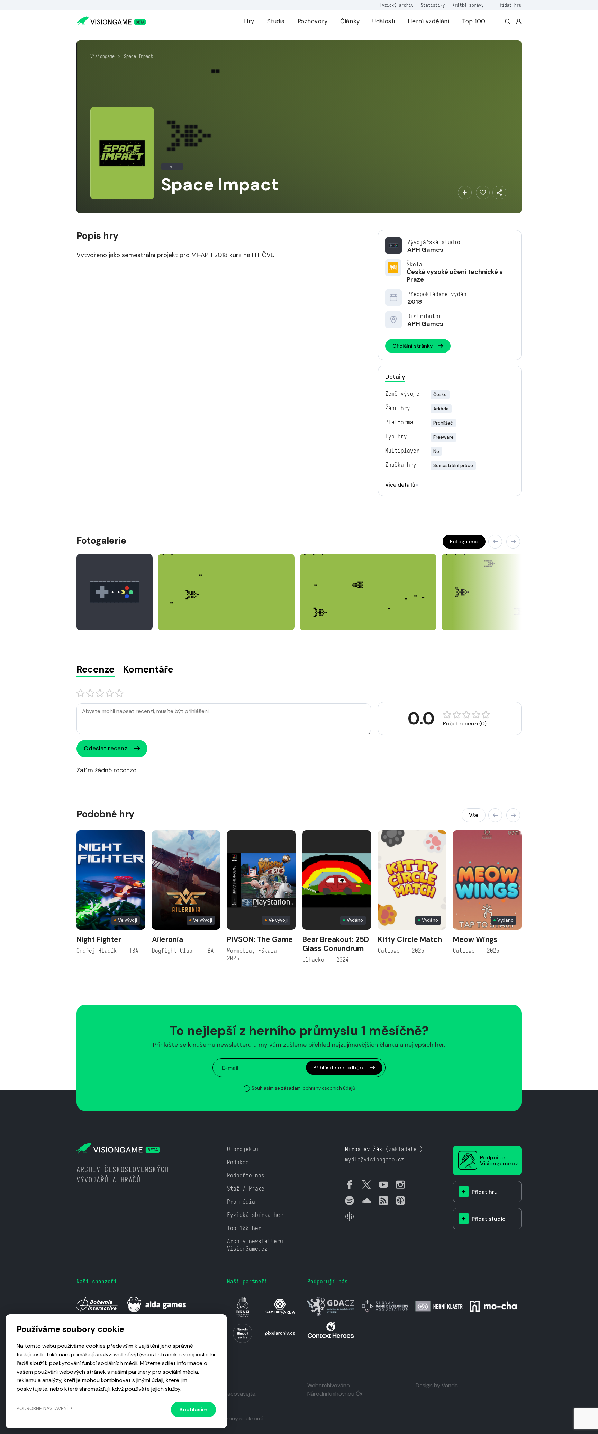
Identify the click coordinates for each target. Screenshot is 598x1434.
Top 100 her (244, 1228)
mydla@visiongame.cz (374, 1159)
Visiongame (102, 56)
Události (383, 21)
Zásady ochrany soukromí (230, 1418)
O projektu (242, 1149)
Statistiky (433, 5)
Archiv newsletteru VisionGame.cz (255, 1245)
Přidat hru (509, 5)
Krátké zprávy (468, 5)
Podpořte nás (245, 1175)
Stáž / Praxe (245, 1188)
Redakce (238, 1162)
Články (350, 21)
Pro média (241, 1201)
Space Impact (138, 56)
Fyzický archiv (397, 5)
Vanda (450, 1385)
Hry (249, 21)
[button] (495, 542)
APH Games (425, 250)
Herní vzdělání (428, 21)
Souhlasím (193, 1409)
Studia (276, 21)
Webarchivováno (328, 1385)
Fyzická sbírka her (255, 1215)
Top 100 (474, 21)
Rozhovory (313, 21)
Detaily (395, 377)
